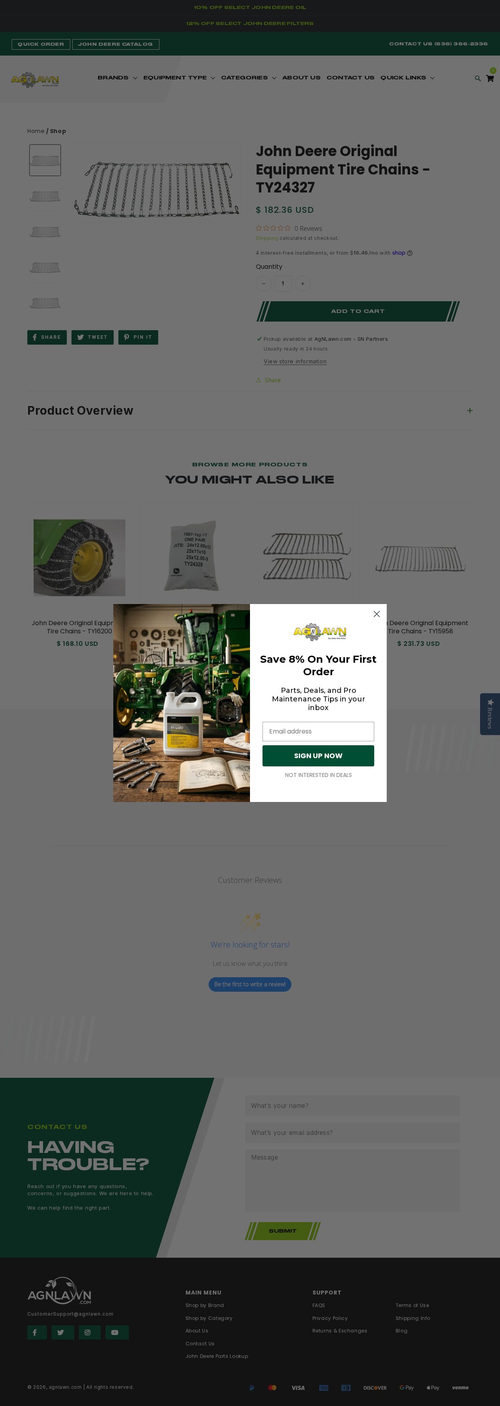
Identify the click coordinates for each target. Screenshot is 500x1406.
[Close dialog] (377, 614)
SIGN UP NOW (318, 756)
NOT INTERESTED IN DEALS (318, 775)
